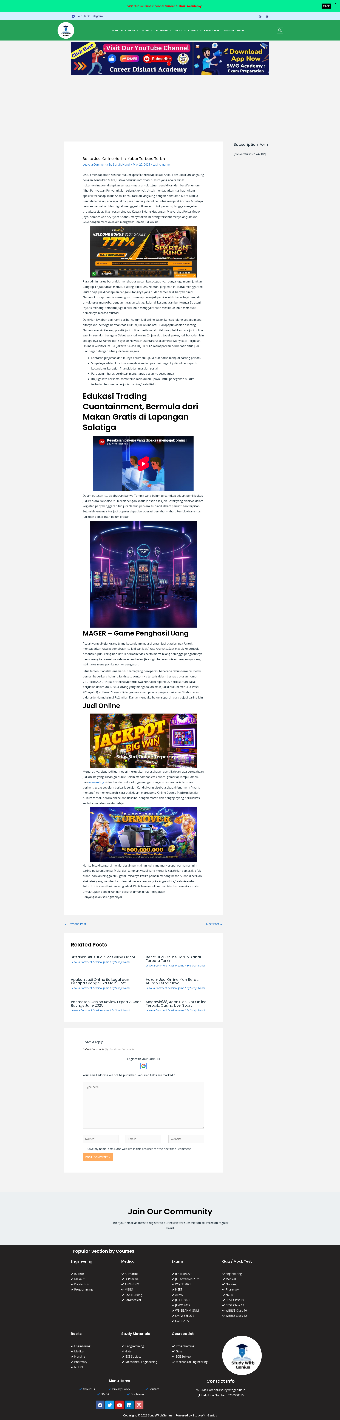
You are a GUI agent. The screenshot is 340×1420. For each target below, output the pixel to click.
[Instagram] (267, 16)
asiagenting (96, 782)
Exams (145, 30)
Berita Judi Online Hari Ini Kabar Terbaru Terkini (173, 959)
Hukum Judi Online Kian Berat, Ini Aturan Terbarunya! (174, 981)
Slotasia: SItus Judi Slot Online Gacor (103, 957)
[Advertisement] (170, 103)
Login (240, 30)
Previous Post (75, 924)
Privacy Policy (213, 30)
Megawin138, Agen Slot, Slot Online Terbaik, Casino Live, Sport (176, 1003)
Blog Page (162, 30)
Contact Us (195, 30)
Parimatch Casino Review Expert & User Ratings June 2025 (106, 1003)
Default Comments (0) (95, 1049)
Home (115, 30)
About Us (180, 30)
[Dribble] (260, 16)
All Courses (128, 30)
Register (229, 30)
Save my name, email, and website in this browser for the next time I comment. (139, 1149)
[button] (280, 30)
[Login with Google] (143, 1066)
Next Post (214, 924)
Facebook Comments (122, 1049)
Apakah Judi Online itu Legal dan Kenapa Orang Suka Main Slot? (100, 981)
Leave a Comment (94, 164)
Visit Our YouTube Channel (164, 6)
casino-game (161, 164)
